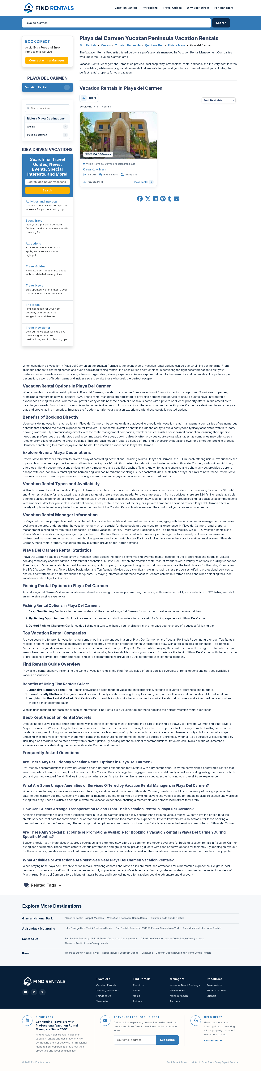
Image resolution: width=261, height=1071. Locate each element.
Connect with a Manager (46, 60)
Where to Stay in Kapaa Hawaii (82, 952)
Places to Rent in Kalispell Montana (84, 918)
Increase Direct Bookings (185, 985)
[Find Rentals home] (48, 7)
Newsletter (102, 1001)
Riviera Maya (176, 45)
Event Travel (34, 220)
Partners (175, 1001)
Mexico (106, 45)
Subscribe (167, 1040)
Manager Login (179, 995)
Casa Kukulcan (94, 169)
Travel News (34, 285)
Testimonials (177, 990)
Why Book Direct (198, 7)
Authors (137, 1001)
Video (136, 990)
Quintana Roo (154, 45)
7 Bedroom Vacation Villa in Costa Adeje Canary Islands (172, 938)
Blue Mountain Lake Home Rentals (202, 928)
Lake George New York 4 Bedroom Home (88, 928)
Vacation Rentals (126, 7)
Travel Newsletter (38, 327)
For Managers (223, 7)
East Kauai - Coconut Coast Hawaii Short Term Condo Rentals (176, 952)
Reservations (214, 985)
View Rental (141, 181)
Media (136, 995)
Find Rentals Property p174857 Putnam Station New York (148, 928)
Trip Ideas (33, 305)
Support (211, 995)
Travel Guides (172, 7)
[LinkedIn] (34, 992)
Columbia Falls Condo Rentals (167, 918)
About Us (138, 985)
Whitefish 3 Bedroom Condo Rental (127, 918)
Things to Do (103, 995)
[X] (42, 992)
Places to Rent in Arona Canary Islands (86, 943)
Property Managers (107, 990)
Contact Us (211, 1040)
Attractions (150, 7)
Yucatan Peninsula (128, 45)
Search (47, 190)
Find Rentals (87, 45)
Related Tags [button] (44, 885)
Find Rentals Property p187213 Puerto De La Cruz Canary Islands (101, 938)
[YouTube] (25, 992)
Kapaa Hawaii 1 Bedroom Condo (120, 952)
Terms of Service (217, 990)
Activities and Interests (42, 201)
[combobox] (116, 22)
